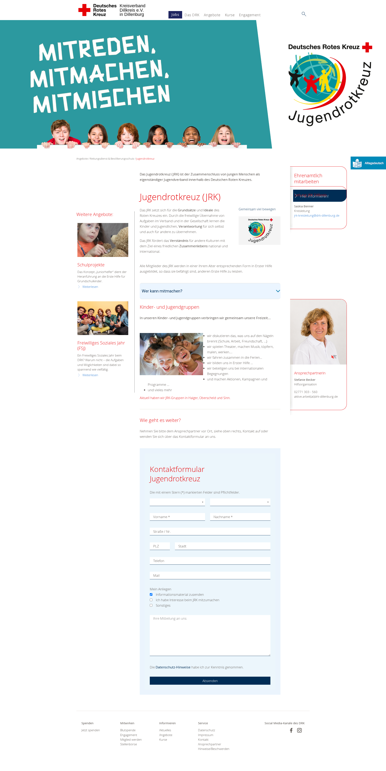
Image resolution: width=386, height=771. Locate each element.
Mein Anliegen (160, 589)
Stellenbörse (128, 744)
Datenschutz (206, 730)
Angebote (212, 14)
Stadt (182, 546)
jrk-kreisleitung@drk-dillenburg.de (316, 215)
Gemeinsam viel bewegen (257, 209)
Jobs (175, 14)
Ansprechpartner (209, 744)
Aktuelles (165, 730)
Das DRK (192, 14)
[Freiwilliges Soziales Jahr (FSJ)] (102, 318)
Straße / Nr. (162, 531)
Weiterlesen (90, 287)
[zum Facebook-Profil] (291, 730)
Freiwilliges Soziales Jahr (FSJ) (101, 345)
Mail (156, 575)
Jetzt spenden (90, 730)
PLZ (156, 546)
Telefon (158, 560)
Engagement (250, 14)
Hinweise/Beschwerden (212, 749)
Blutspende (128, 730)
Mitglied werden (131, 739)
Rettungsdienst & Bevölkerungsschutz (112, 158)
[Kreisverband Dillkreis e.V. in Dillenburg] (97, 10)
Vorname (161, 516)
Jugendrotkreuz (145, 158)
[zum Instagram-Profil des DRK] (299, 730)
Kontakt (203, 739)
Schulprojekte (91, 264)
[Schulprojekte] (102, 240)
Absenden (210, 680)
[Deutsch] (368, 162)
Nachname (223, 516)
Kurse (230, 14)
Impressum (205, 735)
